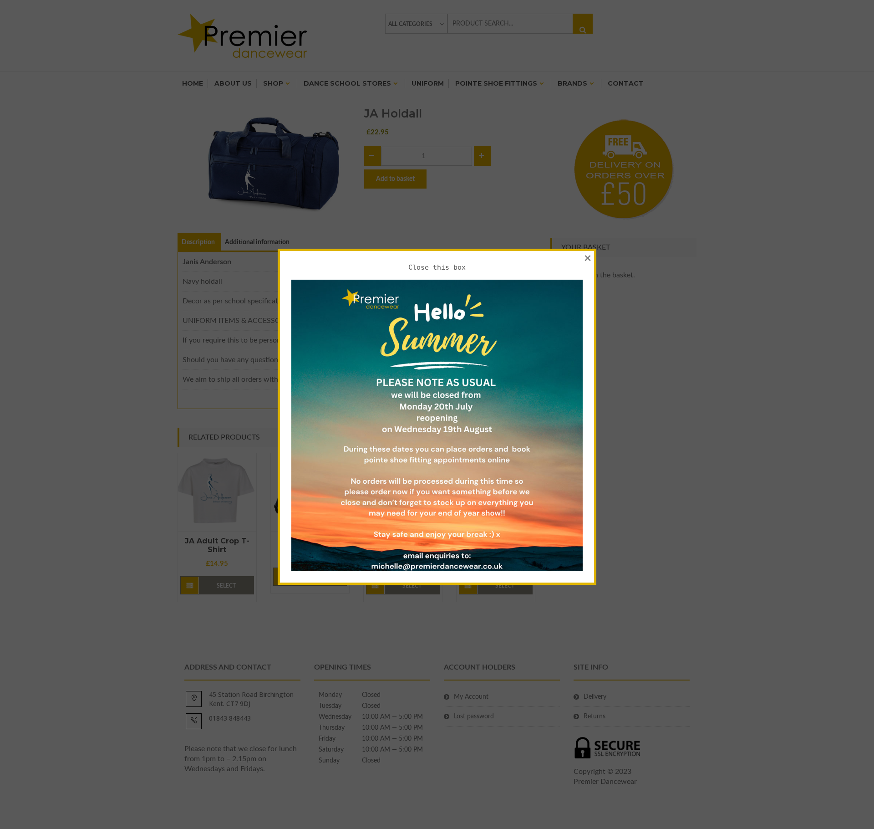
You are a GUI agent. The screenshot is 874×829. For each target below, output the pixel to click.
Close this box (437, 267)
